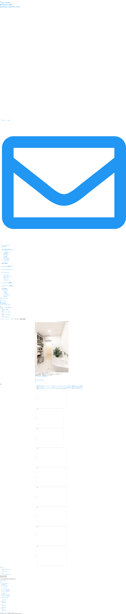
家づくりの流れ (6, 258)
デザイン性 (6, 255)
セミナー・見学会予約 (6, 595)
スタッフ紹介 (6, 294)
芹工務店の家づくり (8, 250)
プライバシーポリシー (10, 612)
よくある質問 (6, 259)
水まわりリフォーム (7, 275)
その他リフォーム (7, 280)
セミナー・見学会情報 (6, 590)
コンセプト (6, 251)
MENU (1, 582)
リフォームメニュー (5, 588)
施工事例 (4, 263)
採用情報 (5, 296)
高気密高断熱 (6, 252)
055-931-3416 (3, 580)
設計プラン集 (6, 260)
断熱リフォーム (6, 277)
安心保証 (5, 256)
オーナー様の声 (7, 266)
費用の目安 (6, 257)
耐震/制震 (5, 253)
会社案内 (4, 289)
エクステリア (6, 279)
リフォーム (5, 272)
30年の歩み (6, 290)
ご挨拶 (5, 292)
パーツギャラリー (7, 269)
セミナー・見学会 (7, 286)
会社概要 (5, 293)
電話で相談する (8, 307)
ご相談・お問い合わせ (6, 594)
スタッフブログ (6, 295)
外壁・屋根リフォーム (8, 276)
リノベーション (6, 274)
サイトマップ (2, 612)
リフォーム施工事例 (5, 589)
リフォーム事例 (7, 283)
